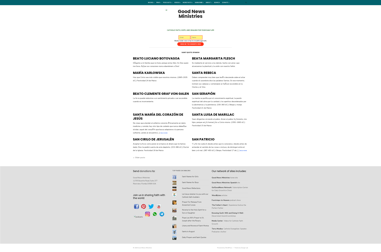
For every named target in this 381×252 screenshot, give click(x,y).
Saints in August (188, 231)
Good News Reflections (191, 188)
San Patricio (203, 139)
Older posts (140, 157)
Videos (177, 2)
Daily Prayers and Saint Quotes (194, 237)
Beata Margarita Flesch (213, 58)
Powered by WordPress (224, 248)
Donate (225, 2)
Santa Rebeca (204, 73)
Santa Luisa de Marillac (213, 114)
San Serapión (203, 93)
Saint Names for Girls (190, 176)
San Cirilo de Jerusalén (153, 139)
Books (150, 2)
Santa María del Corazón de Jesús (158, 116)
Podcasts (167, 2)
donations (146, 171)
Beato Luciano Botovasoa (156, 58)
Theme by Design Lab (241, 248)
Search (217, 2)
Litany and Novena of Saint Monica (195, 225)
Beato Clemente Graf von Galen (161, 93)
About (208, 2)
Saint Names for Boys (190, 182)
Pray (158, 2)
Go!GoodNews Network (221, 187)
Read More (163, 133)
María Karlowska (149, 73)
